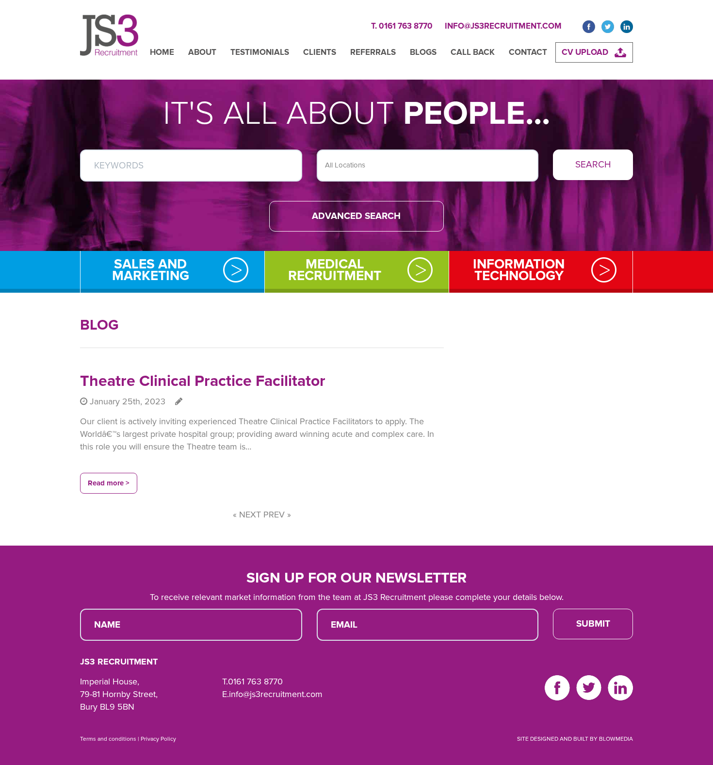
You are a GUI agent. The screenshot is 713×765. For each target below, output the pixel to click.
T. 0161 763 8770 (402, 26)
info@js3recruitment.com (503, 26)
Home (162, 52)
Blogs (423, 52)
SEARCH (593, 164)
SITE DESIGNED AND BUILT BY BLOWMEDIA (575, 738)
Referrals (373, 52)
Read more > (109, 483)
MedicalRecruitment (334, 270)
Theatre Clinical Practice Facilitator (202, 381)
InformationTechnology (519, 270)
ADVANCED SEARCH (356, 216)
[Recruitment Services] (109, 40)
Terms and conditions (108, 738)
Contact (528, 52)
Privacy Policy (158, 738)
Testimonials (259, 52)
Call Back (473, 52)
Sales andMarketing (150, 270)
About (202, 52)
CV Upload (585, 52)
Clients (319, 52)
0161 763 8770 (255, 681)
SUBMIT (593, 623)
